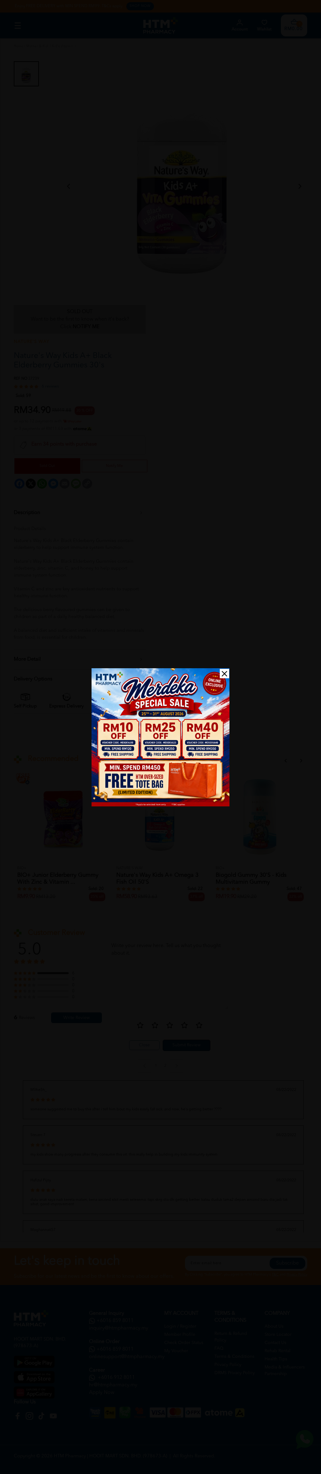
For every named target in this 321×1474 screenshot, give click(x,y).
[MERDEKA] (160, 737)
